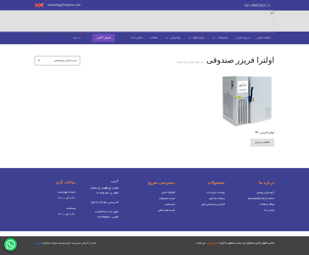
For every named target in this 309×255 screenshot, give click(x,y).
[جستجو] (39, 37)
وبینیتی (38, 243)
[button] (214, 38)
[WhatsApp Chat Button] (10, 244)
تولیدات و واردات (215, 192)
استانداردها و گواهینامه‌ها (261, 198)
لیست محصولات (167, 198)
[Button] (39, 5)
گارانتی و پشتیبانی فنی (213, 204)
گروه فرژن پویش (265, 192)
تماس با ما (269, 210)
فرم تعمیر (170, 204)
